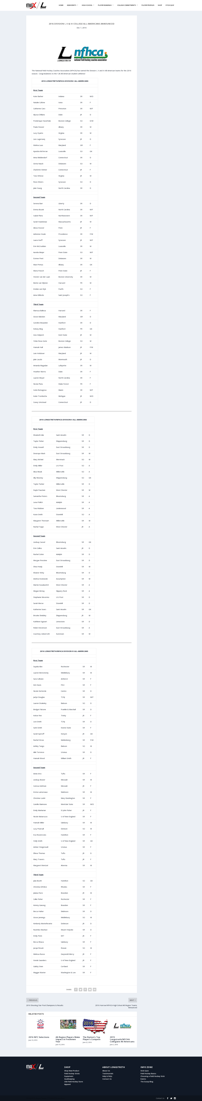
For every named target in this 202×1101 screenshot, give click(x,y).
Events (143, 1079)
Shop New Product (71, 1071)
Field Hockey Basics (148, 1074)
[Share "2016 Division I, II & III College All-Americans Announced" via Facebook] (76, 989)
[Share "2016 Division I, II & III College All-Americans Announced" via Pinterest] (85, 989)
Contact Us (107, 1079)
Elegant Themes (41, 1098)
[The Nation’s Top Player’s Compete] (95, 1026)
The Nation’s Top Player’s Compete (91, 1038)
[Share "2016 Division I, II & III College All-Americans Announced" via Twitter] (80, 989)
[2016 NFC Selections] (41, 1026)
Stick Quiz (170, 5)
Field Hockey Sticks (72, 1074)
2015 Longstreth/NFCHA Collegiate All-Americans (122, 1039)
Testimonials (107, 1074)
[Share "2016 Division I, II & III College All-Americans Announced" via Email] (90, 989)
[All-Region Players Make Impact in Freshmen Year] (68, 1026)
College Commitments (126, 5)
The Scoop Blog (147, 1082)
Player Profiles (148, 5)
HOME (61, 5)
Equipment (68, 1076)
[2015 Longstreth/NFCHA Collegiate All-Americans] (122, 1026)
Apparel (67, 1084)
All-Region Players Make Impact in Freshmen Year (68, 1039)
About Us (106, 1071)
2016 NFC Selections (39, 1037)
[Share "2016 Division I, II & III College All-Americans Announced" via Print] (94, 989)
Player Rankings (105, 5)
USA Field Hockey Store (73, 1082)
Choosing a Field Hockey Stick (153, 1076)
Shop (160, 5)
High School (87, 5)
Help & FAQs (107, 1076)
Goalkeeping (69, 1079)
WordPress (61, 1098)
